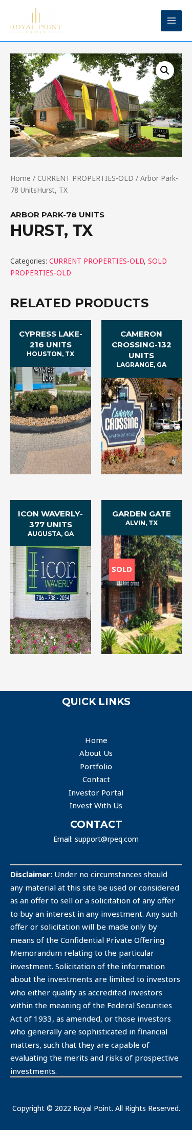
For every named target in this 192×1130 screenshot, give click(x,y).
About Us (96, 753)
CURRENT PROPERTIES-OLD (85, 178)
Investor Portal (96, 792)
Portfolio (96, 766)
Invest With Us (96, 805)
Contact (96, 779)
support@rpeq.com (107, 839)
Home (20, 178)
